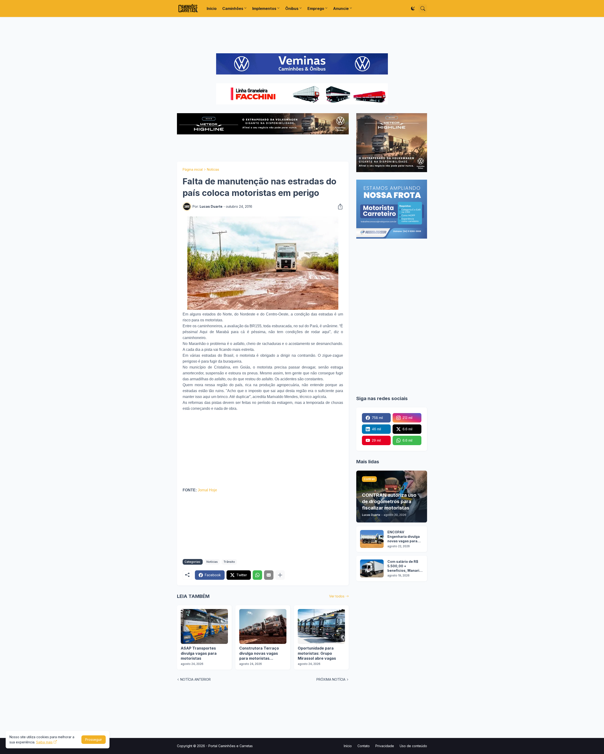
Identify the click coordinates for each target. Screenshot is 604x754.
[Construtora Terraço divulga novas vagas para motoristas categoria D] (262, 626)
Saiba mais (44, 742)
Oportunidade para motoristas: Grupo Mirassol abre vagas (317, 653)
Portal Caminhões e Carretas (230, 746)
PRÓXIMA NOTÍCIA (330, 679)
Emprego (315, 8)
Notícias (213, 169)
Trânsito (229, 561)
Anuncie (341, 8)
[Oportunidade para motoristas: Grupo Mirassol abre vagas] (321, 626)
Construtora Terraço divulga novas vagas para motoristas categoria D (259, 653)
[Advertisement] (302, 35)
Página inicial (193, 169)
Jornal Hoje (207, 490)
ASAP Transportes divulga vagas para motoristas (199, 653)
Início (212, 8)
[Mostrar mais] (280, 575)
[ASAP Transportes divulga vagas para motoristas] (204, 626)
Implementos (264, 8)
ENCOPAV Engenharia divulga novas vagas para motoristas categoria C (403, 536)
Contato (363, 746)
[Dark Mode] (413, 8)
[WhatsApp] (257, 575)
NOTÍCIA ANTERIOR (195, 679)
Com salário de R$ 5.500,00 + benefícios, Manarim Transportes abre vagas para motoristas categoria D (405, 566)
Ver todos (336, 596)
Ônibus (291, 8)
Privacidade (384, 746)
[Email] (268, 575)
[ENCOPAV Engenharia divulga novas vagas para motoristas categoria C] (372, 539)
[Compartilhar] (339, 206)
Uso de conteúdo (413, 746)
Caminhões (232, 8)
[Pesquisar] (423, 8)
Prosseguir (93, 739)
